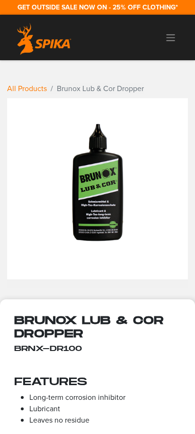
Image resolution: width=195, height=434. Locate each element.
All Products (27, 88)
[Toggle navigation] (170, 37)
